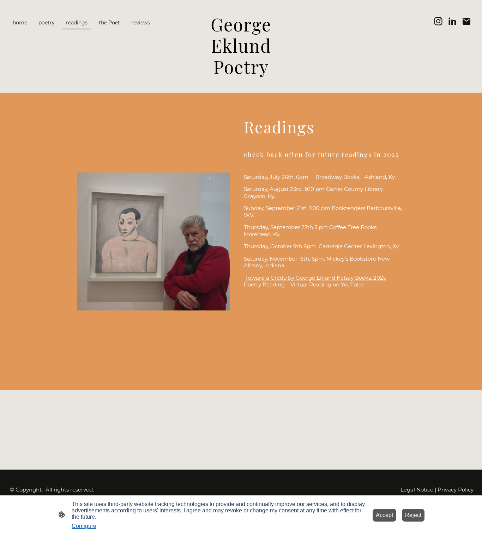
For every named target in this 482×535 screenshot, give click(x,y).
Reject (413, 515)
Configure (84, 526)
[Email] (466, 21)
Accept (384, 515)
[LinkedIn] (452, 21)
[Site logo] (241, 84)
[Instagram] (438, 21)
